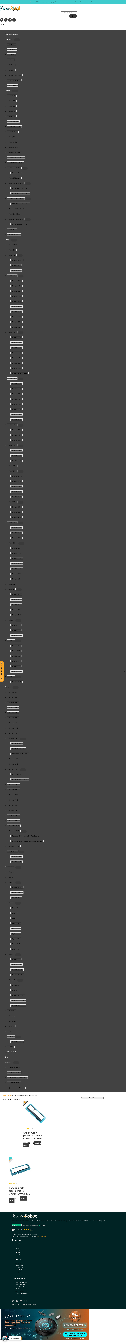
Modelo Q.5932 (17, 1042)
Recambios (8, 39)
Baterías (11, 44)
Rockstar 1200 (13, 728)
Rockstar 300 (13, 697)
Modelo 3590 (16, 404)
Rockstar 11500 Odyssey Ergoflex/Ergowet (25, 836)
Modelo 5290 (16, 456)
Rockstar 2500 (13, 769)
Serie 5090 (12, 445)
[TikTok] (1, 20)
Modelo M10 (16, 594)
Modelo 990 (16, 265)
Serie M (11, 589)
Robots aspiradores (11, 34)
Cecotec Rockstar (19, 1267)
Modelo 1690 (16, 312)
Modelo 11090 (16, 553)
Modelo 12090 (16, 558)
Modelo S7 (15, 985)
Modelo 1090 (16, 281)
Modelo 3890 (16, 420)
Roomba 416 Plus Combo (20, 193)
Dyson (11, 903)
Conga (7, 240)
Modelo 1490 (16, 301)
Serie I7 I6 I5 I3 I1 (14, 127)
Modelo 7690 (16, 497)
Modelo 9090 (16, 528)
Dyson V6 (15, 908)
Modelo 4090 (16, 430)
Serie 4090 (12, 425)
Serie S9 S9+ (13, 132)
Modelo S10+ (16, 964)
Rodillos (11, 65)
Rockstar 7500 (13, 810)
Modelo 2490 (16, 353)
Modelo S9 (15, 990)
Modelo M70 (16, 610)
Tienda (9, 1096)
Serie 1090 (12, 276)
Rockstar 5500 (13, 800)
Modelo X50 (16, 625)
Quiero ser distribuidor (16, 1088)
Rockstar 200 (13, 692)
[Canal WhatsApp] (10, 20)
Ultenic (11, 877)
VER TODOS (12, 85)
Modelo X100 (16, 635)
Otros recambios (14, 80)
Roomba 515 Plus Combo (20, 204)
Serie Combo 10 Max (15, 163)
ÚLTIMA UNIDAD (10, 1052)
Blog (6, 1057)
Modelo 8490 (16, 517)
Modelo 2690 (16, 363)
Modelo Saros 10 (17, 995)
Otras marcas (9, 867)
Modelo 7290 (16, 486)
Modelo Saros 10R (18, 1000)
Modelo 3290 (16, 389)
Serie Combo (13, 142)
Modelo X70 (16, 630)
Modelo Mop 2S (17, 975)
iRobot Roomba (19, 1263)
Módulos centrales (15, 75)
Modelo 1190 (16, 286)
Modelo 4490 (16, 435)
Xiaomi (11, 954)
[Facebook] (14, 20)
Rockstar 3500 (13, 790)
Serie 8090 (12, 502)
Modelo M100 (16, 615)
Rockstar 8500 (13, 815)
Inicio (4, 1096)
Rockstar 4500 (13, 795)
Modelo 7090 (16, 481)
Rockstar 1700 (13, 759)
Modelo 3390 (16, 394)
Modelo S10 (16, 959)
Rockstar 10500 (14, 826)
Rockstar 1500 (13, 738)
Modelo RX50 (16, 856)
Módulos (18, 1254)
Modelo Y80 (16, 661)
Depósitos (12, 49)
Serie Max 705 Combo (16, 219)
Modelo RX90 (16, 862)
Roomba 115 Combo (18, 173)
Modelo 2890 (16, 368)
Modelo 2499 (16, 358)
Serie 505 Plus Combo (16, 199)
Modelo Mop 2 (17, 970)
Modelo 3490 (16, 399)
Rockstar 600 (13, 707)
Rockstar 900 (13, 723)
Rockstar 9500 (13, 821)
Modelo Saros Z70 (18, 1006)
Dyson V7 (15, 913)
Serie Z (11, 677)
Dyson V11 (15, 928)
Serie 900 (12, 116)
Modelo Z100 (16, 682)
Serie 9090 (12, 522)
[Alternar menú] (17, 39)
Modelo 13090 (16, 563)
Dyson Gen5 (16, 944)
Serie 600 (12, 101)
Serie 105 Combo (14, 168)
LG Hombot (12, 1021)
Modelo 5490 (16, 461)
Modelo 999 (16, 270)
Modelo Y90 (16, 666)
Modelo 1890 (16, 322)
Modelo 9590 (16, 533)
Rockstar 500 (13, 702)
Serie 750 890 (13, 245)
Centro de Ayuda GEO (21, 1282)
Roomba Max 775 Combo (20, 224)
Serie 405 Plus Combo (16, 183)
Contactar (8, 1062)
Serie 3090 (12, 378)
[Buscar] (73, 16)
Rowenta (11, 1011)
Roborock (12, 980)
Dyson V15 (15, 939)
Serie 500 (12, 96)
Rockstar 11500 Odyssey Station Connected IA (27, 841)
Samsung (12, 1016)
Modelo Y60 (16, 651)
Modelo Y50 (16, 646)
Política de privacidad (21, 1293)
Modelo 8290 (16, 512)
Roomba (8, 91)
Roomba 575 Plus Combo (17, 209)
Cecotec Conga (19, 1265)
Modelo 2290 (16, 342)
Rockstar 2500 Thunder (19, 779)
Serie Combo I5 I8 (14, 152)
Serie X (11, 620)
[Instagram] (6, 20)
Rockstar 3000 (13, 785)
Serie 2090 (12, 332)
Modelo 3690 (16, 409)
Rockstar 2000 (13, 764)
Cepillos (11, 55)
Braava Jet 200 (17, 887)
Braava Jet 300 (17, 892)
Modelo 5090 (16, 450)
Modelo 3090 (16, 384)
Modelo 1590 (16, 306)
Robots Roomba (14, 235)
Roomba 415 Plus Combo (20, 188)
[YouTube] (21, 1301)
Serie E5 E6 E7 (13, 121)
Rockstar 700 (13, 713)
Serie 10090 (12, 543)
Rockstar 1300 (13, 733)
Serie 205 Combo (14, 178)
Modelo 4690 (16, 440)
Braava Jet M (16, 898)
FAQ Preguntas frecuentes (17, 1078)
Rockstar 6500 (13, 805)
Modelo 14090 (16, 569)
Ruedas (11, 70)
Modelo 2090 (16, 337)
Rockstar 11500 (14, 831)
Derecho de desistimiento (21, 1291)
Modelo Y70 (16, 656)
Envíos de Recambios (21, 1284)
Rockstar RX (12, 851)
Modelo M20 (16, 599)
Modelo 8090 (16, 507)
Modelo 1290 (16, 291)
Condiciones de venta (21, 1289)
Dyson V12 (15, 934)
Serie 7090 (12, 471)
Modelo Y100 (16, 671)
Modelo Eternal (17, 476)
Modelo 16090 (16, 579)
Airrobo (11, 1026)
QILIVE (11, 1036)
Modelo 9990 (16, 538)
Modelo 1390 (16, 296)
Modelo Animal (17, 260)
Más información (41, 1236)
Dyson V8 (15, 918)
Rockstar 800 (13, 718)
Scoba (11, 1047)
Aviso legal (21, 1286)
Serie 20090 (12, 584)
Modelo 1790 (16, 317)
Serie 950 (12, 250)
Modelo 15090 (16, 574)
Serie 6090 (12, 466)
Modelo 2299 (16, 348)
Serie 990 (12, 255)
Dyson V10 (15, 923)
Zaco (10, 1031)
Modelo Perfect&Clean (19, 373)
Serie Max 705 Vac (14, 214)
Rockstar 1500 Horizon (19, 754)
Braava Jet (19, 1269)
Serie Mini (12, 229)
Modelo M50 (16, 605)
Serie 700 (12, 106)
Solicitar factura (14, 1083)
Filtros (11, 60)
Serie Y (11, 641)
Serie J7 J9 (12, 137)
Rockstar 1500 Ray (18, 749)
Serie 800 (12, 111)
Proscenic (12, 872)
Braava (11, 882)
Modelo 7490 (16, 492)
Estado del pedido (14, 1067)
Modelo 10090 (16, 548)
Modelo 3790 (16, 414)
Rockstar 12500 (14, 846)
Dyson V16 (15, 949)
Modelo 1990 (16, 327)
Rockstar (8, 687)
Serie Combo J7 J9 (14, 147)
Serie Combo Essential (16, 157)
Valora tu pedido (14, 1072)
